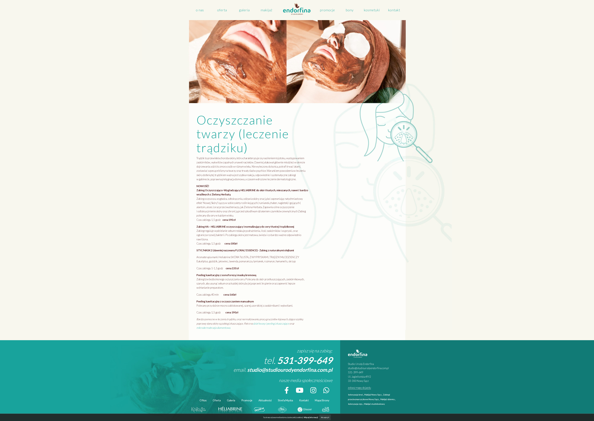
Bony (350, 10)
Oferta (222, 10)
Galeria (244, 10)
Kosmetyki (372, 10)
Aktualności (265, 400)
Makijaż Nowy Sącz (372, 394)
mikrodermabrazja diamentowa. (213, 327)
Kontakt (394, 10)
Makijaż (266, 10)
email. (282, 369)
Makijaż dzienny (387, 399)
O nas (200, 10)
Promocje (327, 10)
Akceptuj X (325, 417)
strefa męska (285, 400)
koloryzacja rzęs (355, 404)
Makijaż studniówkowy (374, 404)
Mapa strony (322, 400)
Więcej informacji (311, 417)
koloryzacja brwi (355, 394)
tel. (298, 360)
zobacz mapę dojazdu (359, 387)
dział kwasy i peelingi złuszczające (271, 323)
